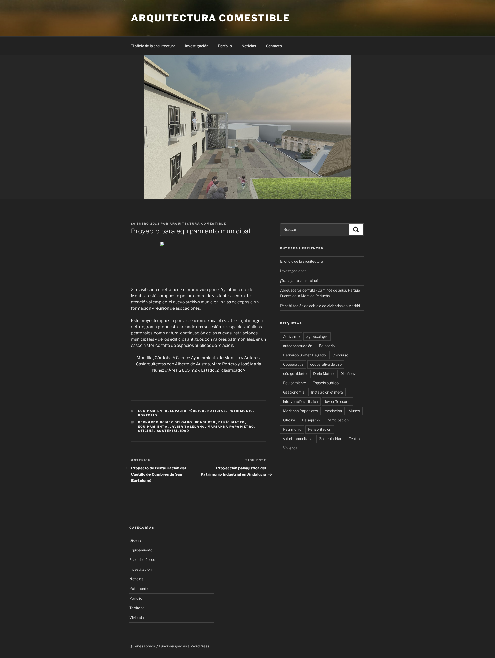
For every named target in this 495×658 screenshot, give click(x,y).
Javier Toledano (187, 426)
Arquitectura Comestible (198, 223)
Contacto (274, 46)
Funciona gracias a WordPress (184, 646)
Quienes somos (142, 646)
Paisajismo (311, 420)
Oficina (146, 431)
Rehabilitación (319, 429)
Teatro (354, 438)
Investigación (196, 46)
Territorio (136, 608)
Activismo (291, 336)
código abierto (295, 373)
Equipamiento (153, 411)
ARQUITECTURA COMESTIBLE (210, 18)
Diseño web (349, 373)
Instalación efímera (327, 392)
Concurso (205, 422)
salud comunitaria (297, 438)
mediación (333, 411)
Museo (354, 411)
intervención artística (300, 401)
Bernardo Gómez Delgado (165, 422)
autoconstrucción (297, 345)
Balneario (327, 345)
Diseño (135, 540)
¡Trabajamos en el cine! (299, 280)
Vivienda (290, 448)
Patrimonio (241, 411)
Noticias (249, 46)
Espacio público (187, 411)
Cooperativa (293, 364)
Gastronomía (293, 392)
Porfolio (225, 46)
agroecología (317, 336)
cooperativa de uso (326, 364)
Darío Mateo (231, 422)
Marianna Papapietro (231, 426)
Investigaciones (293, 271)
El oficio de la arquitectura (152, 46)
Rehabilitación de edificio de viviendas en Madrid (320, 305)
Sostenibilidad (173, 431)
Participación (338, 420)
